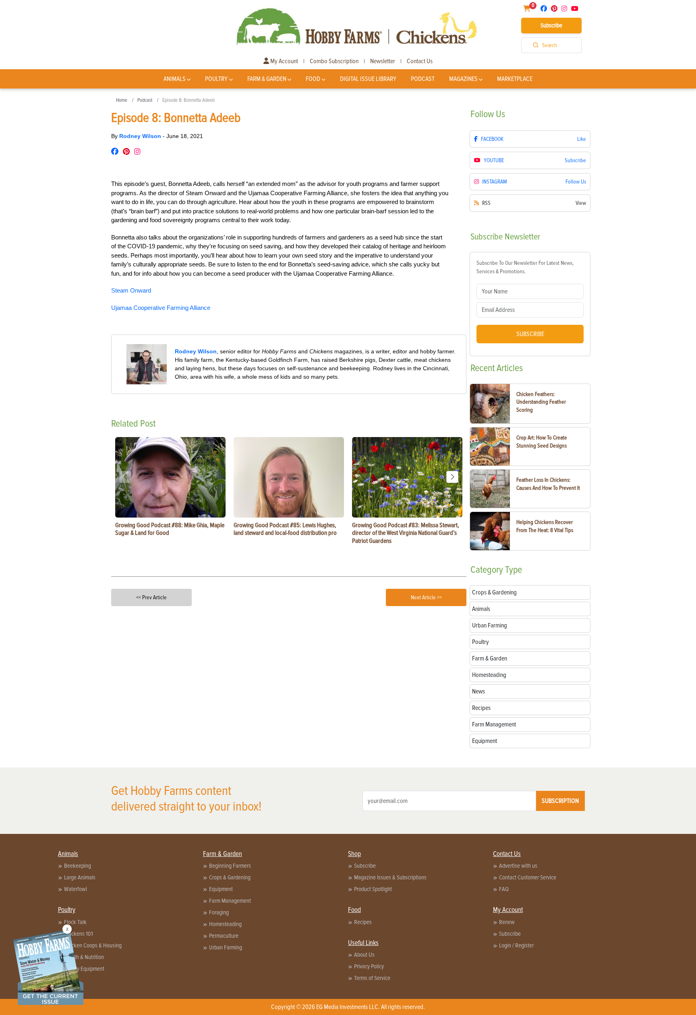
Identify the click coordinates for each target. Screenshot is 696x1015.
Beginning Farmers (230, 865)
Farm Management (230, 900)
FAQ (504, 889)
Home (121, 100)
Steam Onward (131, 290)
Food (313, 79)
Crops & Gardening (230, 877)
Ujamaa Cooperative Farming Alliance (160, 307)
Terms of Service (372, 978)
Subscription (560, 801)
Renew (507, 922)
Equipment (221, 889)
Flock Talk (75, 922)
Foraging (219, 912)
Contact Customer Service (527, 877)
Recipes (363, 922)
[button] (452, 477)
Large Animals (79, 877)
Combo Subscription (334, 61)
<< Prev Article (151, 597)
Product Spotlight (373, 889)
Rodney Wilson (141, 136)
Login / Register (516, 945)
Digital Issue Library (368, 79)
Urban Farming (225, 947)
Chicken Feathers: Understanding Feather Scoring (541, 402)
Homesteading (225, 924)
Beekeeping (77, 865)
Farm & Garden (266, 79)
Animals (175, 79)
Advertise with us (518, 865)
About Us (364, 954)
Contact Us (420, 61)
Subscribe (551, 25)
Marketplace (514, 79)
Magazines (463, 79)
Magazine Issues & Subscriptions (390, 877)
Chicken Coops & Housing (93, 945)
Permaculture (223, 935)
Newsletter (382, 61)
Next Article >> (426, 597)
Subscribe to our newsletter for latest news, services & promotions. (525, 267)
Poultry (216, 79)
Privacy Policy (369, 966)
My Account (283, 61)
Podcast (423, 79)
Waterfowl (75, 889)
